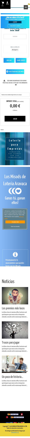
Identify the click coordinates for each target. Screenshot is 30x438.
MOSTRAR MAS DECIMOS (16, 72)
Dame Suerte (21, 60)
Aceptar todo (15, 222)
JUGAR (15, 119)
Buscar (9, 60)
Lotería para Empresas (15, 148)
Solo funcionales (15, 226)
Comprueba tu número (15, 25)
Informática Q (15, 432)
